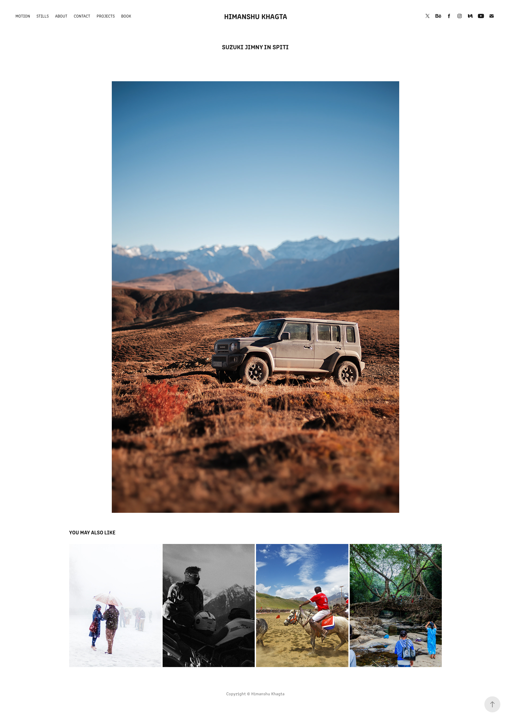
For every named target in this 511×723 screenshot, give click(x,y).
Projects (106, 16)
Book (126, 16)
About (61, 16)
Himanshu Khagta (255, 16)
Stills (42, 16)
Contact (82, 16)
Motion (22, 16)
